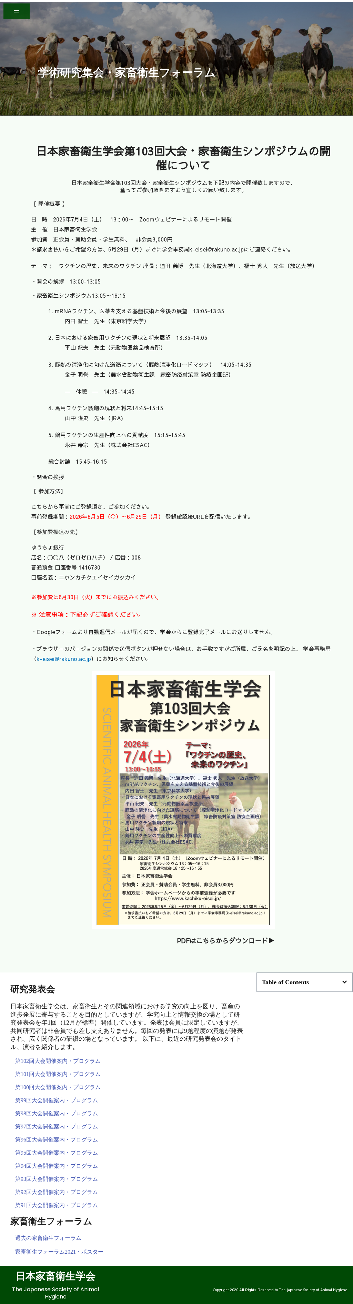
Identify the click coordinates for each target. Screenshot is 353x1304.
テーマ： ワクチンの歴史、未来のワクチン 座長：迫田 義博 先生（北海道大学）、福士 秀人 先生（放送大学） (174, 265)
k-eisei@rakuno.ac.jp (64, 658)
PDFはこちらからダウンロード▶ (226, 940)
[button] (344, 982)
